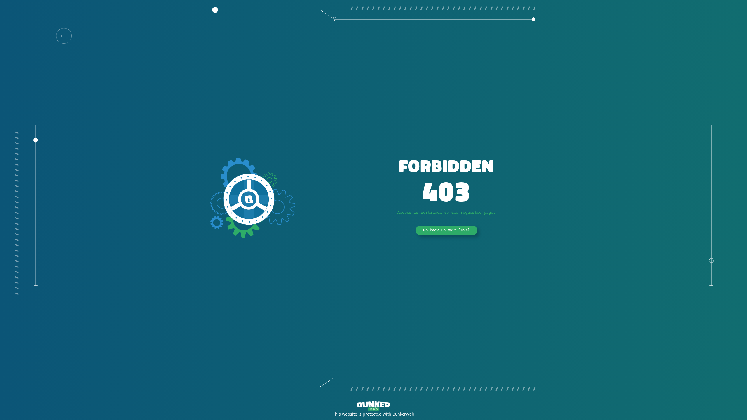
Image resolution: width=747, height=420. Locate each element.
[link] (64, 36)
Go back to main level (446, 230)
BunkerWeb (403, 414)
